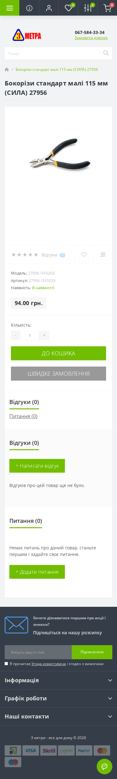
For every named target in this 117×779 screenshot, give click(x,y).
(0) (62, 255)
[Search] (105, 53)
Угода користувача (49, 663)
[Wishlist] (83, 254)
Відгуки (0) (24, 402)
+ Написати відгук (37, 465)
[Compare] (102, 254)
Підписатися (92, 652)
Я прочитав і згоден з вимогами (57, 663)
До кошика (58, 353)
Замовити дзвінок (91, 37)
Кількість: (21, 325)
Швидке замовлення (58, 373)
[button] (48, 8)
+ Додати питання (37, 571)
